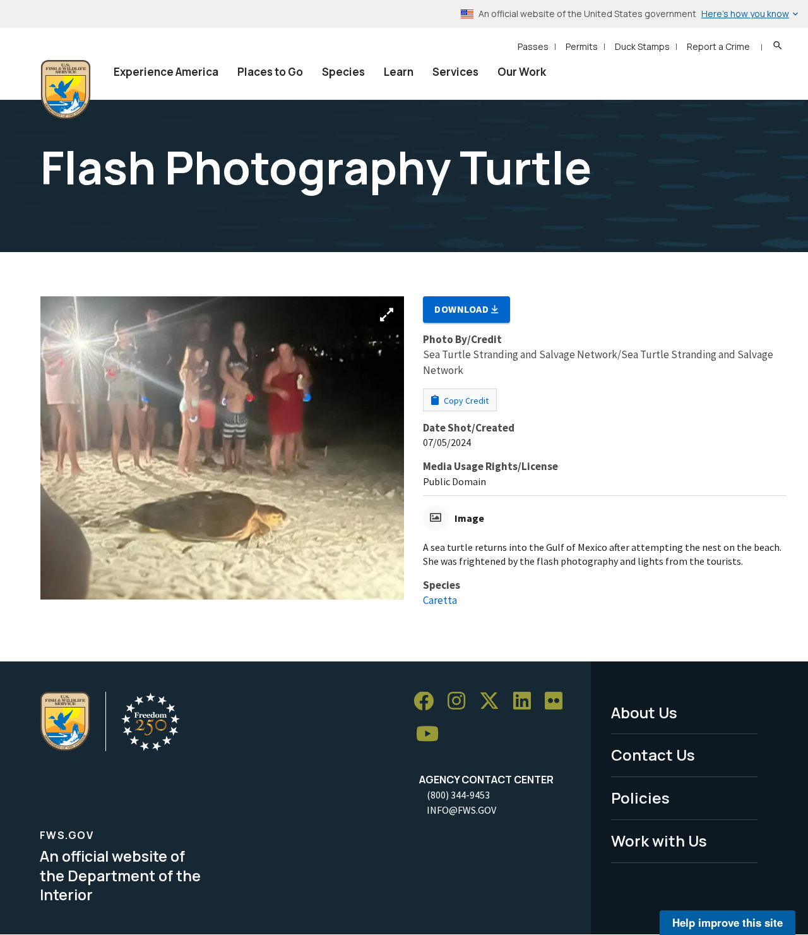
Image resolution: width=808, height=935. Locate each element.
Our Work (521, 71)
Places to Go (270, 71)
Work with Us (659, 840)
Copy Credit (465, 400)
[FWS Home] (65, 89)
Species (343, 71)
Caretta (440, 600)
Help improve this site (727, 922)
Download (462, 309)
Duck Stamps (642, 46)
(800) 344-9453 (458, 794)
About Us (644, 712)
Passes (533, 46)
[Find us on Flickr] (558, 701)
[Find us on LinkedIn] (526, 701)
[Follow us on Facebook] (428, 701)
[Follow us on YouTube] (432, 734)
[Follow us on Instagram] (461, 701)
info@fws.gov (461, 810)
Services (455, 71)
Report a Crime (718, 46)
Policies (640, 797)
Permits (582, 46)
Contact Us (653, 754)
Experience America (166, 71)
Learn (398, 71)
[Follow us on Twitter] (493, 701)
